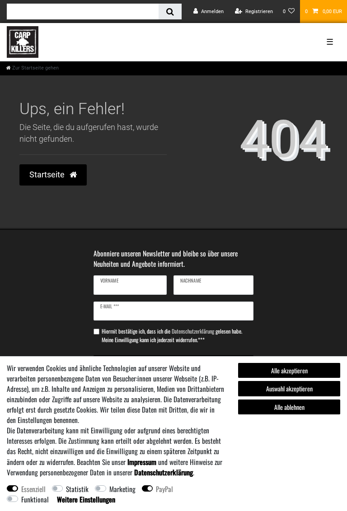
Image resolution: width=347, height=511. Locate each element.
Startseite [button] (47, 174)
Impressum (141, 462)
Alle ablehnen (289, 407)
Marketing (122, 489)
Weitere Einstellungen (86, 499)
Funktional (35, 499)
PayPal (164, 489)
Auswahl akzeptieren (289, 388)
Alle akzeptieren (289, 370)
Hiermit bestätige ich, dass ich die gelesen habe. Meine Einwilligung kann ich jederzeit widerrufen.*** (172, 335)
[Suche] (170, 11)
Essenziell (33, 489)
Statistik (77, 489)
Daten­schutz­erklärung (163, 472)
